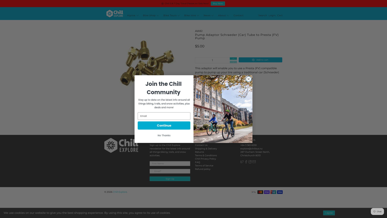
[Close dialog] (248, 79)
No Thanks (164, 135)
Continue (164, 125)
